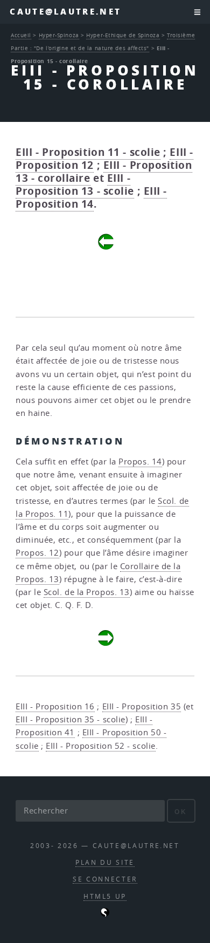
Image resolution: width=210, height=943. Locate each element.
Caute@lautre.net (65, 11)
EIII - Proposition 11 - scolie (88, 152)
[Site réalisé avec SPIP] (105, 914)
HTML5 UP (105, 896)
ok (180, 811)
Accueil (21, 35)
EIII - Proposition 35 (141, 706)
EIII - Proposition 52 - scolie (101, 746)
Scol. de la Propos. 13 (87, 592)
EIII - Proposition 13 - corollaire (104, 171)
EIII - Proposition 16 (55, 706)
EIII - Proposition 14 (91, 197)
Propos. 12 (37, 553)
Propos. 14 (140, 461)
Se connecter (105, 879)
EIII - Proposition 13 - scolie (75, 184)
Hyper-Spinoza (59, 35)
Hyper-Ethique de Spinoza (122, 35)
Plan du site (105, 862)
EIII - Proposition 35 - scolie (70, 719)
